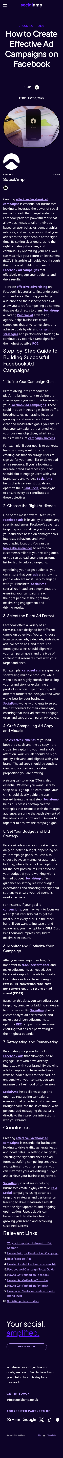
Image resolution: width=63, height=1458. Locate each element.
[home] (31, 5)
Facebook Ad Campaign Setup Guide (31, 1269)
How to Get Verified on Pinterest (27, 1286)
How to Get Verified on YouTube (27, 1280)
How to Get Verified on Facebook (28, 1275)
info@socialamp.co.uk (22, 1400)
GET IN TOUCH (26, 1346)
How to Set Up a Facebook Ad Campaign (32, 1253)
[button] (4, 5)
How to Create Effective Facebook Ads (31, 1264)
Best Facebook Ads (19, 1259)
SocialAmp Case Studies (23, 1301)
